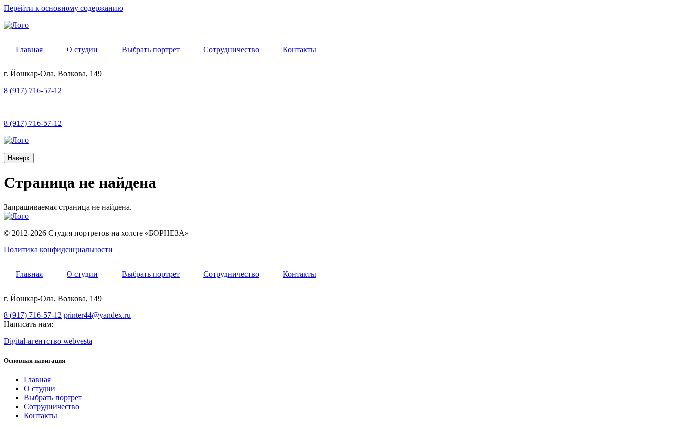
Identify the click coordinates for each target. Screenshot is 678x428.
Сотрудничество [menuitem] (231, 49)
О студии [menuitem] (82, 49)
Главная (37, 379)
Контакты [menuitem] (299, 49)
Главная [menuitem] (29, 49)
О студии (39, 388)
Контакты (40, 415)
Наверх (19, 158)
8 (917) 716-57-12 (33, 90)
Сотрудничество (51, 406)
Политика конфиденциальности (58, 249)
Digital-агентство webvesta (48, 341)
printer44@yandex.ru (97, 315)
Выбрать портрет (53, 397)
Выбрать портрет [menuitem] (151, 49)
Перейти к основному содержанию (63, 8)
